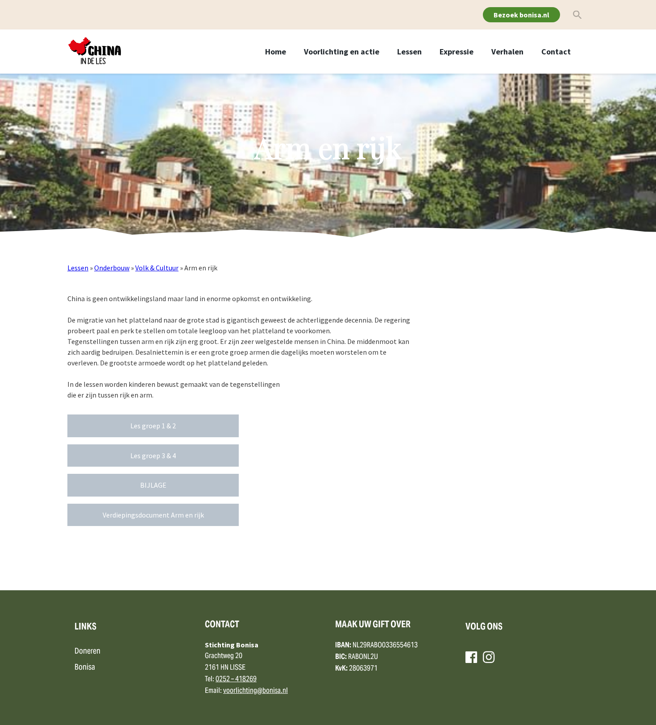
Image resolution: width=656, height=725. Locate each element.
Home (275, 51)
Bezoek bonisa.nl (521, 15)
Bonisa (85, 667)
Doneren (87, 651)
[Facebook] (471, 657)
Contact (556, 51)
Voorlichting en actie (341, 51)
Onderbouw (111, 267)
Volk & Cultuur (157, 267)
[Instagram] (488, 657)
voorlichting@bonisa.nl (255, 691)
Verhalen (507, 51)
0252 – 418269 (236, 679)
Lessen (409, 51)
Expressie (456, 51)
